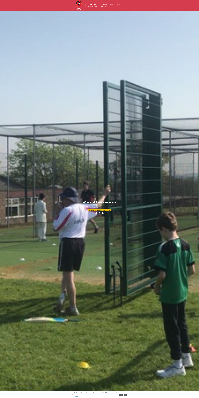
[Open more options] (105, 6)
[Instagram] (99, 213)
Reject (125, 394)
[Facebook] (96, 213)
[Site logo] (79, 5)
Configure (76, 396)
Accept (121, 394)
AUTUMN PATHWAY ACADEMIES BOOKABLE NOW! (99, 210)
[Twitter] (103, 213)
